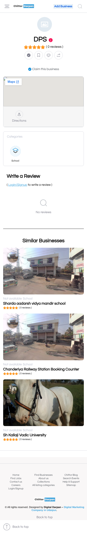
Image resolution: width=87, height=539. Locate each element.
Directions (19, 120)
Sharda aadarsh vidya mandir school (34, 303)
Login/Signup (16, 488)
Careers (15, 485)
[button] (28, 55)
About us (43, 478)
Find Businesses (43, 475)
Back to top (45, 517)
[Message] (48, 55)
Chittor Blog (71, 475)
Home (15, 475)
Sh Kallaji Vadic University (24, 435)
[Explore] (7, 6)
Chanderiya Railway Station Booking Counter (41, 369)
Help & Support (71, 481)
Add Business (63, 6)
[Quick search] (80, 6)
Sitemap (71, 485)
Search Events (71, 478)
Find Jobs (15, 478)
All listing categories (43, 485)
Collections (43, 481)
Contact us (16, 481)
